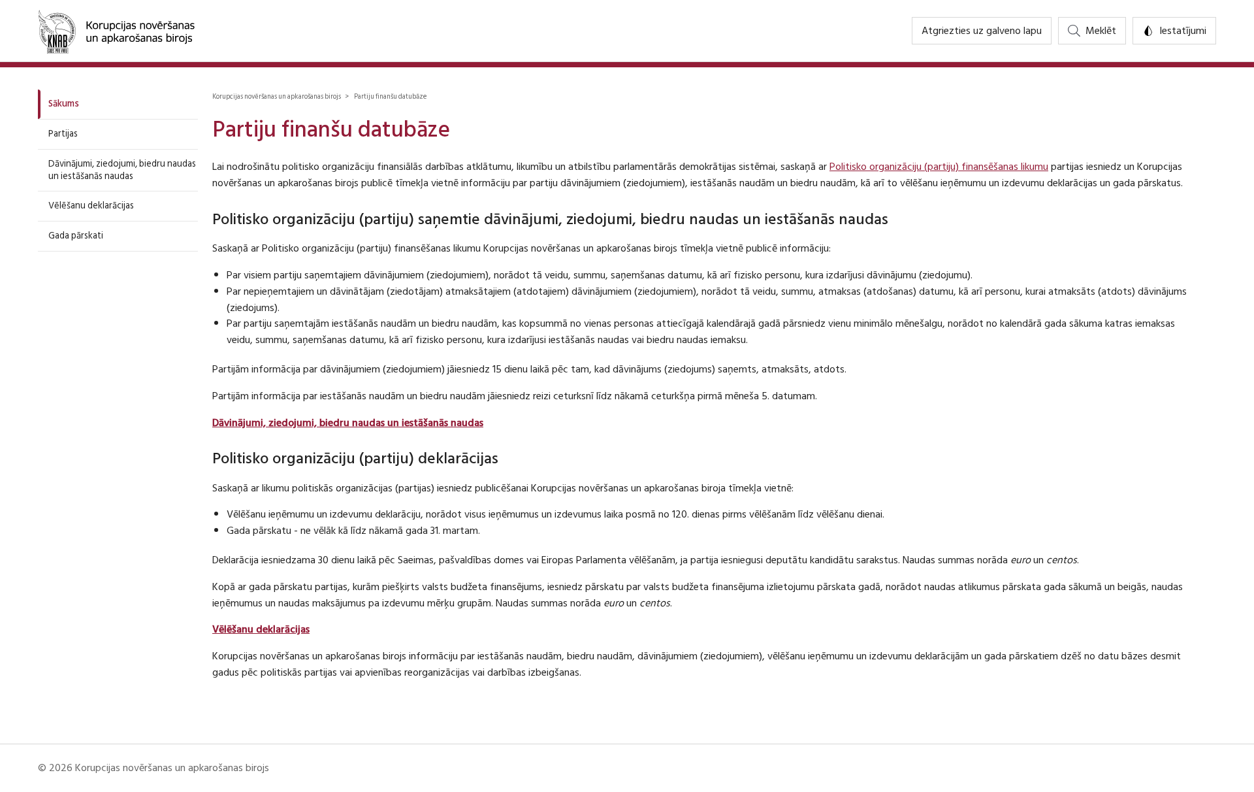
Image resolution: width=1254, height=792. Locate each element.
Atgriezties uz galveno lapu (982, 30)
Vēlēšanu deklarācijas (91, 205)
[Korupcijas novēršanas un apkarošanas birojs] (116, 31)
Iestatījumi (1182, 30)
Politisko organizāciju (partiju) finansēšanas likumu (938, 166)
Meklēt (1100, 30)
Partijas (63, 133)
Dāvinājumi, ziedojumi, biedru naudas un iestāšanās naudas (122, 170)
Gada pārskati (75, 235)
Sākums (63, 103)
